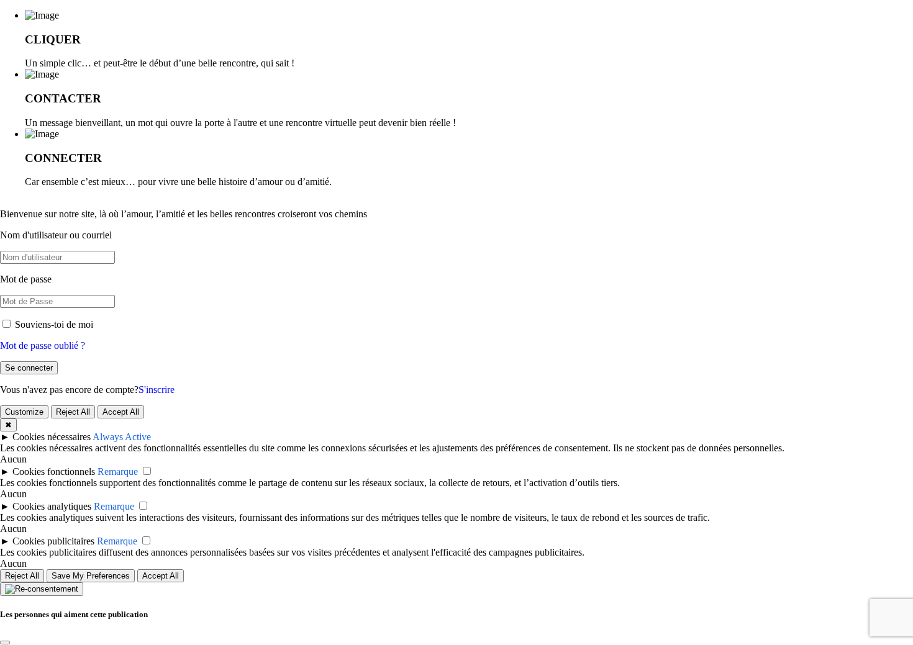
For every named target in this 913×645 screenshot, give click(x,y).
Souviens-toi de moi (52, 324)
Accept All (120, 412)
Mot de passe (26, 279)
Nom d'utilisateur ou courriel (56, 235)
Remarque (118, 471)
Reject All (73, 412)
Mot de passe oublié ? (42, 345)
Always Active (122, 436)
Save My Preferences (91, 575)
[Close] (5, 642)
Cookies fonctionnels (53, 471)
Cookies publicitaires (53, 541)
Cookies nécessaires (51, 436)
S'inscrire (157, 389)
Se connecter (29, 367)
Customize (24, 412)
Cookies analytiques (51, 506)
